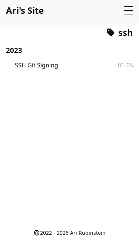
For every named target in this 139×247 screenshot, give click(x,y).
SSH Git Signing (36, 65)
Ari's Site (25, 10)
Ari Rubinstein (88, 232)
